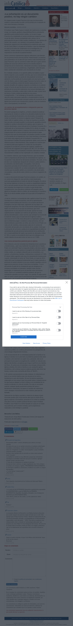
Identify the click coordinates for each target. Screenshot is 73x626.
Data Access (36, 343)
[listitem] (36, 307)
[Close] (67, 283)
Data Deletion (26, 343)
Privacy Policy (46, 343)
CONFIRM (23, 337)
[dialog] (36, 313)
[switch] (58, 311)
